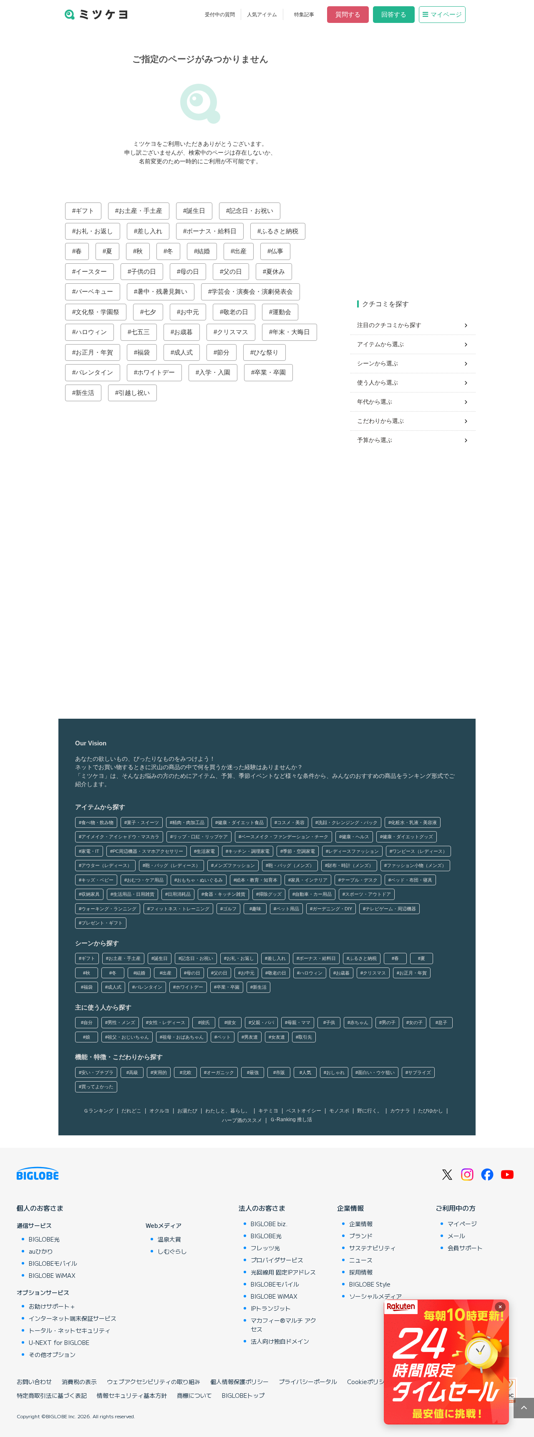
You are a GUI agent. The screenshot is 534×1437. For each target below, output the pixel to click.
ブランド (361, 1236)
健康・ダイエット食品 (241, 822)
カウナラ (400, 1111)
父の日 (232, 271)
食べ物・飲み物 (97, 822)
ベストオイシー (303, 1111)
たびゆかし (430, 1111)
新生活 (85, 392)
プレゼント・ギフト (102, 922)
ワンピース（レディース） (419, 851)
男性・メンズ (121, 1022)
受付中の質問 (220, 14)
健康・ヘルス (355, 836)
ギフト (85, 210)
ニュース (361, 1260)
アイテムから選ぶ (380, 344)
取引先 (305, 1037)
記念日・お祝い (251, 210)
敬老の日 (235, 311)
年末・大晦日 (291, 331)
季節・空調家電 (299, 851)
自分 (88, 1022)
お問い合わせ (34, 1381)
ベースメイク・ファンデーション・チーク (284, 836)
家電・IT (90, 851)
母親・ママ (298, 1022)
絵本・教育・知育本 (256, 879)
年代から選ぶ (374, 401)
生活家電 (205, 851)
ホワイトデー (156, 372)
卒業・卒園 (270, 372)
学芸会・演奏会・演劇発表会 (252, 291)
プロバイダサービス (277, 1260)
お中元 (189, 311)
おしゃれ (335, 1072)
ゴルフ (230, 908)
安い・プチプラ (97, 1072)
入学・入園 (214, 372)
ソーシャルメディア (375, 1296)
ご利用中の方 (456, 1208)
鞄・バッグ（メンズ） (291, 865)
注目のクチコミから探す (389, 325)
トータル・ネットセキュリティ (70, 1330)
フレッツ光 (265, 1248)
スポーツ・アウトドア (368, 894)
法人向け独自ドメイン (280, 1341)
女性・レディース (167, 1022)
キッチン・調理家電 (249, 851)
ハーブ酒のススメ (242, 1120)
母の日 (189, 271)
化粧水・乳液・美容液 (414, 822)
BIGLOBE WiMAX (52, 1275)
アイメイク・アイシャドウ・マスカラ (120, 836)
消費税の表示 (79, 1381)
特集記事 (304, 14)
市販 (280, 1072)
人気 (306, 1072)
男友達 (251, 1037)
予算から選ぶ (374, 440)
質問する (347, 14)
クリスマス (232, 331)
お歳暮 (183, 331)
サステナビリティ (372, 1248)
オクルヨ (159, 1111)
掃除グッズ (270, 894)
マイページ (446, 14)
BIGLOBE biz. (269, 1224)
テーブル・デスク (359, 879)
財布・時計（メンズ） (350, 865)
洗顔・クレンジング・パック (348, 822)
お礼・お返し (94, 231)
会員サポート (465, 1248)
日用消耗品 (179, 894)
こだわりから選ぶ (380, 420)
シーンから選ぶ (377, 363)
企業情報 (350, 1208)
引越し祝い (134, 392)
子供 (330, 1022)
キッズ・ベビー (97, 879)
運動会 (281, 311)
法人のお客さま (262, 1208)
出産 (240, 251)
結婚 (203, 251)
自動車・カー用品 (313, 894)
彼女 (231, 1022)
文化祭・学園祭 (97, 311)
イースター (91, 271)
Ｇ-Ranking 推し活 (291, 1119)
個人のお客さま (40, 1208)
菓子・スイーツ (143, 822)
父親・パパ (262, 1022)
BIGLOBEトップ (243, 1395)
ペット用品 (287, 908)
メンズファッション (234, 865)
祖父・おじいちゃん (128, 1037)
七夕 (150, 311)
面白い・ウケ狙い (376, 1072)
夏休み (275, 271)
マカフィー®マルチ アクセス (283, 1324)
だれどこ (131, 1111)
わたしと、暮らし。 (227, 1111)
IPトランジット (271, 1308)
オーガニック (220, 1072)
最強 (254, 1072)
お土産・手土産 (140, 210)
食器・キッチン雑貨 (224, 894)
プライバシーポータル (308, 1381)
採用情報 (361, 1272)
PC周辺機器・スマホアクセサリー (148, 851)
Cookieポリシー (368, 1381)
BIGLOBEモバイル (53, 1263)
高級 (133, 1072)
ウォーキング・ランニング (108, 908)
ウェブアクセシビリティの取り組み (153, 1381)
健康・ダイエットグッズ (408, 836)
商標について (194, 1395)
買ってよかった (97, 1086)
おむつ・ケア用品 (145, 879)
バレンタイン (94, 372)
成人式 (183, 352)
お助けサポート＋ (52, 1306)
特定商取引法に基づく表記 (52, 1395)
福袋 (143, 352)
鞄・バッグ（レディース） (172, 865)
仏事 (277, 251)
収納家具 (90, 894)
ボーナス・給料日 (211, 231)
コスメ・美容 (291, 822)
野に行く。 (369, 1111)
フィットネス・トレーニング (179, 908)
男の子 (388, 1022)
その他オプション (52, 1354)
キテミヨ (268, 1111)
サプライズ (419, 1072)
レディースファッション (353, 851)
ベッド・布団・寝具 (411, 879)
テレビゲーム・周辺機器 (390, 908)
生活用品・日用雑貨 (133, 894)
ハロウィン (91, 331)
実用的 (160, 1072)
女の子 (416, 1022)
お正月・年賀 (94, 352)
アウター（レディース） (106, 865)
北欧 (186, 1072)
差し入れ (149, 231)
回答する (393, 14)
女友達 (278, 1037)
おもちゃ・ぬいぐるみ (200, 879)
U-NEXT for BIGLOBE (59, 1342)
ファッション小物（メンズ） (416, 865)
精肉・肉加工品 (188, 822)
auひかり (41, 1251)
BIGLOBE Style (369, 1284)
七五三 (140, 331)
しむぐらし (172, 1251)
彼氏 (205, 1022)
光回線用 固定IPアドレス (283, 1272)
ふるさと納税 (279, 231)
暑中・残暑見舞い (162, 291)
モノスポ (339, 1111)
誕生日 (195, 210)
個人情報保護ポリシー (239, 1381)
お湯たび (187, 1111)
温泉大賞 (169, 1239)
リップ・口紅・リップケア (200, 836)
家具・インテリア (309, 879)
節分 (223, 352)
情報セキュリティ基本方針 (132, 1395)
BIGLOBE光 (44, 1239)
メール (456, 1236)
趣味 (256, 908)
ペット (224, 1037)
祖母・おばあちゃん (183, 1037)
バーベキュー (94, 291)
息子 (442, 1022)
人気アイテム (262, 14)
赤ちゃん (359, 1022)
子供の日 (143, 271)
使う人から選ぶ (377, 382)
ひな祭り (266, 352)
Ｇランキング (98, 1111)
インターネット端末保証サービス (72, 1318)
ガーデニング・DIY (332, 908)
